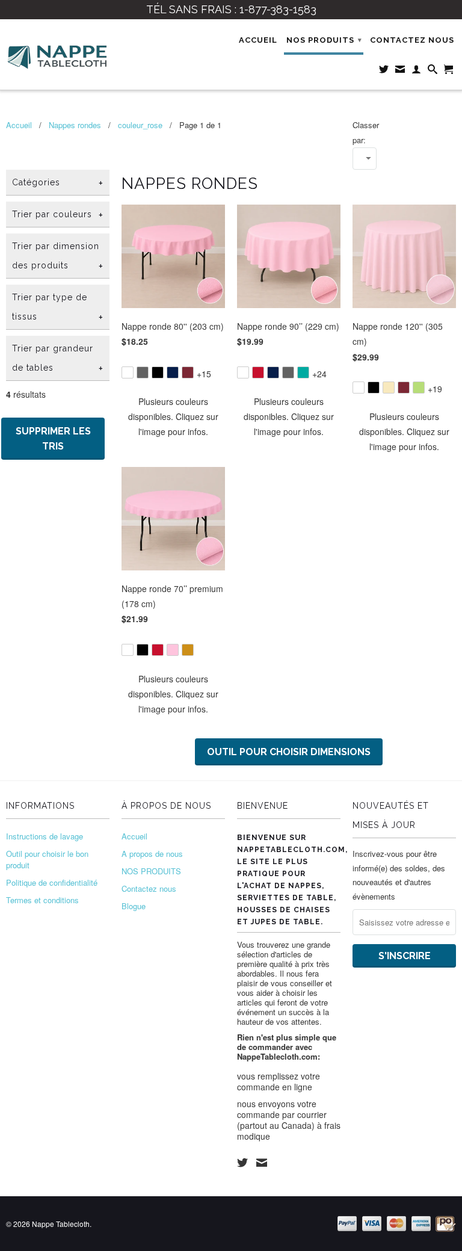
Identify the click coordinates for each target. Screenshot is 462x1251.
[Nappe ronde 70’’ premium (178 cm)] (173, 642)
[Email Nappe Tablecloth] (400, 71)
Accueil (258, 40)
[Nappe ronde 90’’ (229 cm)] (288, 364)
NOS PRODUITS (324, 40)
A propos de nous (152, 853)
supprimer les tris (53, 438)
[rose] (173, 650)
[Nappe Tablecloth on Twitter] (242, 1162)
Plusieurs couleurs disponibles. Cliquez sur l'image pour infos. (173, 416)
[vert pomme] (419, 387)
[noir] (158, 372)
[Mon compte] (416, 71)
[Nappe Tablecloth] (57, 54)
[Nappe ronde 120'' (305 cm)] (404, 379)
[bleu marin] (173, 372)
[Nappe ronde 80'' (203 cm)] (173, 364)
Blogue (134, 906)
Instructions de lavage (44, 836)
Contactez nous (412, 40)
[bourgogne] (188, 372)
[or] (188, 650)
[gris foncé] (143, 372)
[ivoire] (389, 387)
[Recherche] (433, 71)
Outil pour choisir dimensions (289, 752)
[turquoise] (303, 372)
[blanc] (128, 372)
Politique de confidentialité (51, 882)
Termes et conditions (42, 900)
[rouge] (258, 372)
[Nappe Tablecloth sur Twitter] (384, 71)
